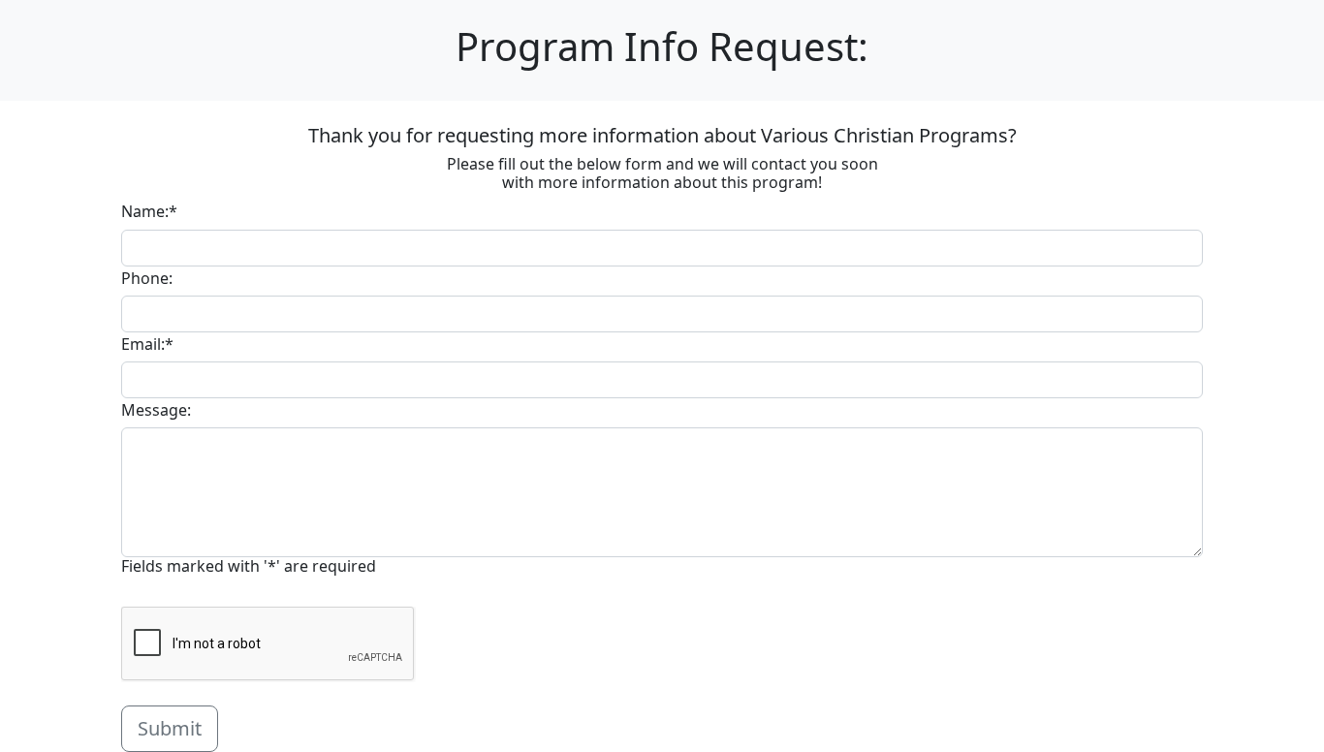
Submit (170, 728)
